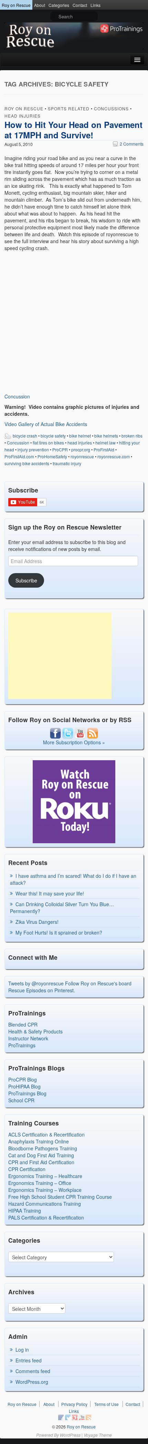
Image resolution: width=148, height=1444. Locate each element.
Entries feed (28, 1360)
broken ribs (131, 436)
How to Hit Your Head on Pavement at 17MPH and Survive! (73, 130)
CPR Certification (26, 1169)
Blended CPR (23, 1024)
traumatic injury (67, 463)
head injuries (79, 442)
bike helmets (106, 436)
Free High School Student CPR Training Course (60, 1196)
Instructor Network (28, 1038)
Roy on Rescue (16, 5)
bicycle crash (25, 436)
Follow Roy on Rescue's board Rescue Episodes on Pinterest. (69, 987)
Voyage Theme (98, 1435)
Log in (22, 1349)
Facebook (61, 1417)
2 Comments (128, 144)
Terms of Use (106, 1404)
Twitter (68, 1417)
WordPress (70, 1435)
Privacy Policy (74, 1404)
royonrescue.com (113, 456)
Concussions (111, 108)
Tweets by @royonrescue (36, 983)
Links (96, 5)
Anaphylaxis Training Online (38, 1141)
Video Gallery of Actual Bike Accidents (45, 424)
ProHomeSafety (52, 456)
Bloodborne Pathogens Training (42, 1148)
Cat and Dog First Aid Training (41, 1155)
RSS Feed (88, 1417)
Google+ (74, 1417)
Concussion (17, 396)
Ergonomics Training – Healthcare (45, 1175)
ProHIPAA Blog (24, 1086)
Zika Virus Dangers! (37, 921)
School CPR (21, 1100)
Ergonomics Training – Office (39, 1182)
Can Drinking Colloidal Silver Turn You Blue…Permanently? (62, 907)
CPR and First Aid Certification (41, 1162)
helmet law (105, 442)
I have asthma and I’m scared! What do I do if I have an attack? (73, 879)
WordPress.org (31, 1381)
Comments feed (32, 1371)
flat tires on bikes (48, 442)
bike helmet (80, 436)
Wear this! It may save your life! (49, 893)
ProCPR (60, 449)
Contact (80, 5)
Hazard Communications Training (44, 1203)
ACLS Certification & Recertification (46, 1134)
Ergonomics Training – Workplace (45, 1189)
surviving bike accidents (26, 463)
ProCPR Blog (22, 1079)
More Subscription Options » (74, 742)
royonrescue (82, 456)
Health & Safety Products (35, 1031)
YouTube (81, 1417)
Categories (59, 5)
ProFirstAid (104, 449)
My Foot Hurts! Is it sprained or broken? (58, 932)
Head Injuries (22, 116)
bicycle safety (53, 436)
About (39, 5)
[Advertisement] (60, 656)
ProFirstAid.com (19, 456)
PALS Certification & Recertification (46, 1217)
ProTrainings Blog (27, 1093)
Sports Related (68, 108)
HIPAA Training (24, 1210)
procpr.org (80, 449)
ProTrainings (21, 1045)
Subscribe (26, 580)
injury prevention (33, 449)
